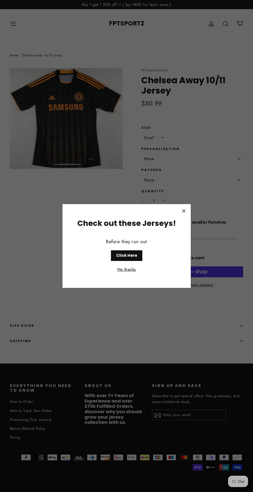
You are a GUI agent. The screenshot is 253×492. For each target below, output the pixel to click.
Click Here (126, 255)
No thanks (126, 269)
